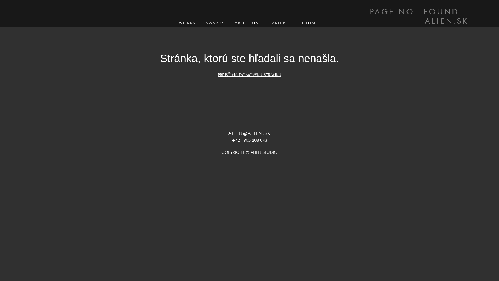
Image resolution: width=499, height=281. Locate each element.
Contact (309, 23)
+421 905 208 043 (249, 140)
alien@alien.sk (249, 133)
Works (187, 23)
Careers (278, 23)
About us (246, 23)
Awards (214, 23)
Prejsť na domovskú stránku (249, 74)
